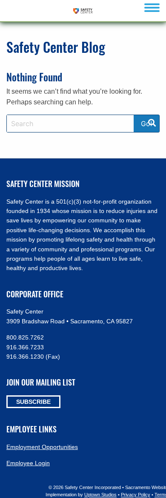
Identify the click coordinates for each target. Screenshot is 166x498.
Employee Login (28, 463)
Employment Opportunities (42, 446)
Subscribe (33, 401)
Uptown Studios (100, 495)
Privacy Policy (135, 495)
